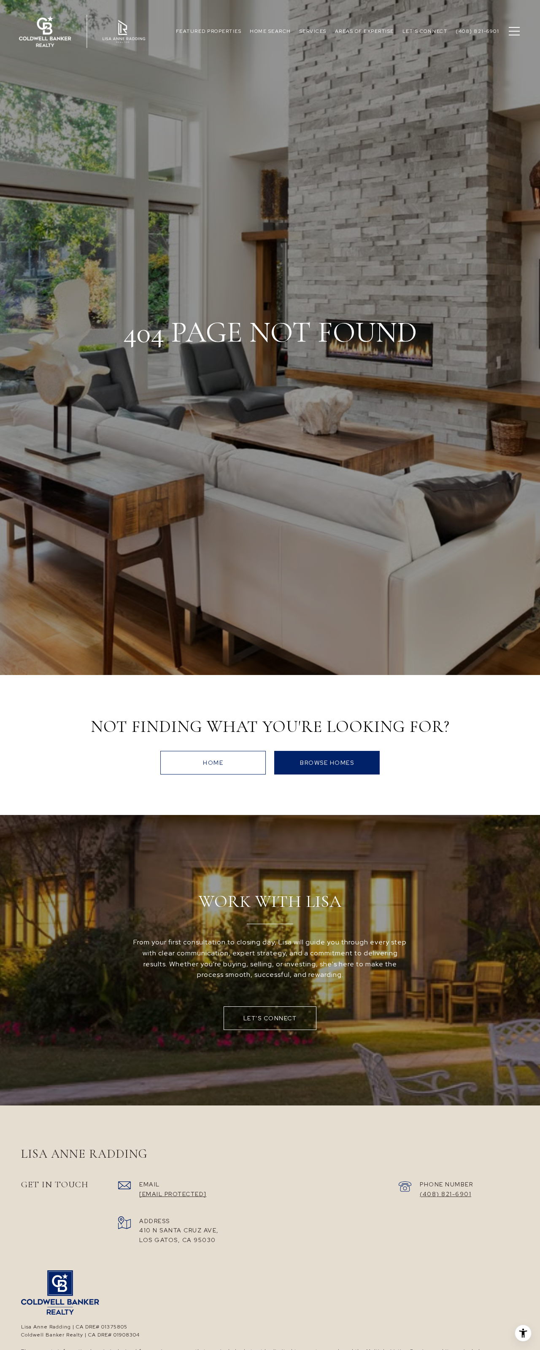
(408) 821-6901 (445, 1194)
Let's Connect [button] (270, 1018)
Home (213, 762)
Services (313, 31)
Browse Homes (327, 762)
